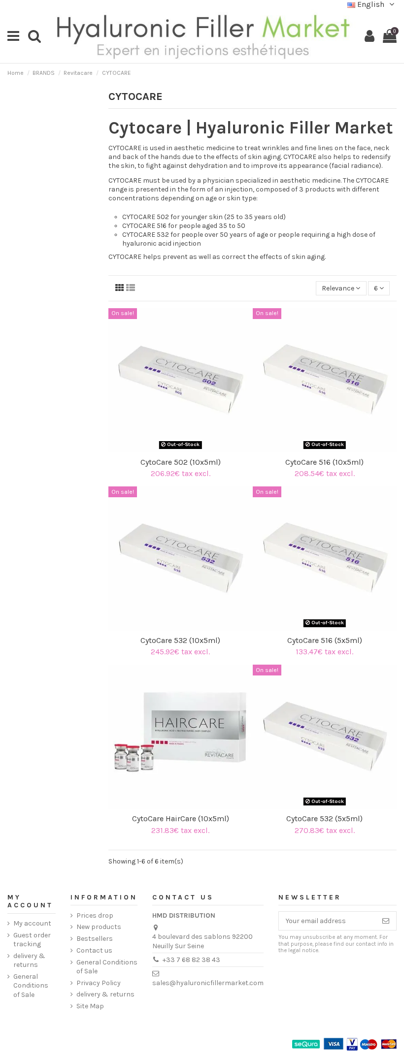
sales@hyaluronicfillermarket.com (208, 983)
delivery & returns (29, 960)
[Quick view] (187, 449)
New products (98, 927)
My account (32, 923)
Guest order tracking (32, 939)
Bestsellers (94, 938)
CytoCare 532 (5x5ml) (324, 818)
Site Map (90, 1006)
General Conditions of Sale (30, 985)
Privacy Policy (98, 983)
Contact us (94, 950)
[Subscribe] (385, 921)
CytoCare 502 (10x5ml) (180, 462)
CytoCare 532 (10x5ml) (180, 640)
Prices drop (94, 915)
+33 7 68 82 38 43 (191, 960)
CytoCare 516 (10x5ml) (324, 462)
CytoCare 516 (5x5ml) (324, 640)
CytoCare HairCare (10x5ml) (180, 818)
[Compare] (173, 449)
